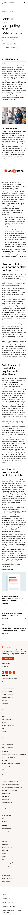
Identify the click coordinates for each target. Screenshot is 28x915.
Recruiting (4, 700)
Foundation (5, 844)
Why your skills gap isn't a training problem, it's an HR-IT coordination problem (13, 573)
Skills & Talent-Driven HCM (9, 758)
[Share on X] (15, 44)
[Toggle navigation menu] (24, 3)
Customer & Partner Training (10, 790)
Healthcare (5, 806)
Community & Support (8, 669)
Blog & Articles (6, 881)
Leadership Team (6, 832)
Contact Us (5, 666)
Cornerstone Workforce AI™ (9, 679)
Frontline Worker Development (10, 784)
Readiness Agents (7, 685)
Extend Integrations (7, 744)
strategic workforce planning (11, 383)
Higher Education (6, 815)
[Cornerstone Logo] (8, 3)
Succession (5, 704)
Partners (4, 857)
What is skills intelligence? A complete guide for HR (14, 610)
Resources (5, 11)
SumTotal (4, 732)
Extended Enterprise (7, 719)
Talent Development (7, 694)
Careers (4, 853)
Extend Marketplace (7, 747)
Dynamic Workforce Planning (10, 781)
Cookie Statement (7, 902)
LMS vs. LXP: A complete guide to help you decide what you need (14, 624)
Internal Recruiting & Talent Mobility (12, 787)
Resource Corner (6, 872)
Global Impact (6, 860)
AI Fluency (4, 770)
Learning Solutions (7, 713)
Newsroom (5, 850)
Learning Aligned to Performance (11, 764)
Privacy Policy (6, 898)
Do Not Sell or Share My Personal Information (11, 911)
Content (4, 722)
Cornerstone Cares (7, 847)
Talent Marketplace (7, 697)
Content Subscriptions (8, 725)
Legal (4, 894)
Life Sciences (5, 809)
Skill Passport (5, 738)
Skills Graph (20, 350)
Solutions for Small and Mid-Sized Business (14, 754)
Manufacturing (6, 812)
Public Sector (5, 799)
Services (4, 741)
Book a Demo (8, 658)
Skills (10, 11)
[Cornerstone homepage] (14, 647)
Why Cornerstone (6, 829)
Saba (3, 728)
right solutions (11, 257)
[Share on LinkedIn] (11, 44)
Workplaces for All (7, 793)
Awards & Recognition (8, 863)
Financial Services (7, 803)
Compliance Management (9, 767)
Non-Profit (4, 821)
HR (2, 710)
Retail (3, 818)
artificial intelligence (19, 557)
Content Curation (6, 778)
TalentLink (4, 735)
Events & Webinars (7, 878)
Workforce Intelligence (8, 688)
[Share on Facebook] (8, 44)
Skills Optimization (7, 691)
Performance (5, 707)
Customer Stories (6, 838)
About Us (4, 841)
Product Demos (6, 875)
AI (2, 682)
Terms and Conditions (8, 906)
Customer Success (7, 835)
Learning (4, 716)
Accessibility (5, 866)
